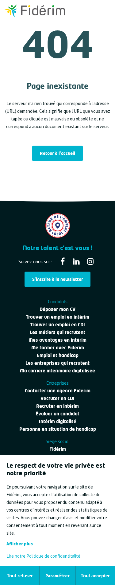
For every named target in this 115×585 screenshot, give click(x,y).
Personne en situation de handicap (57, 429)
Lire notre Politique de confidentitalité (43, 556)
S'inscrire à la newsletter (57, 279)
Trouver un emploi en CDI (57, 324)
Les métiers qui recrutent (57, 332)
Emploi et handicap (58, 355)
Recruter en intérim (57, 406)
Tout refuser (20, 575)
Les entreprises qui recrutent (57, 363)
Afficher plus (19, 544)
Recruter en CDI (57, 398)
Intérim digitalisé (57, 421)
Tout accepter (95, 575)
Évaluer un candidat (57, 413)
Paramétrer (57, 576)
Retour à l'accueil (57, 153)
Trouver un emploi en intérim (57, 317)
